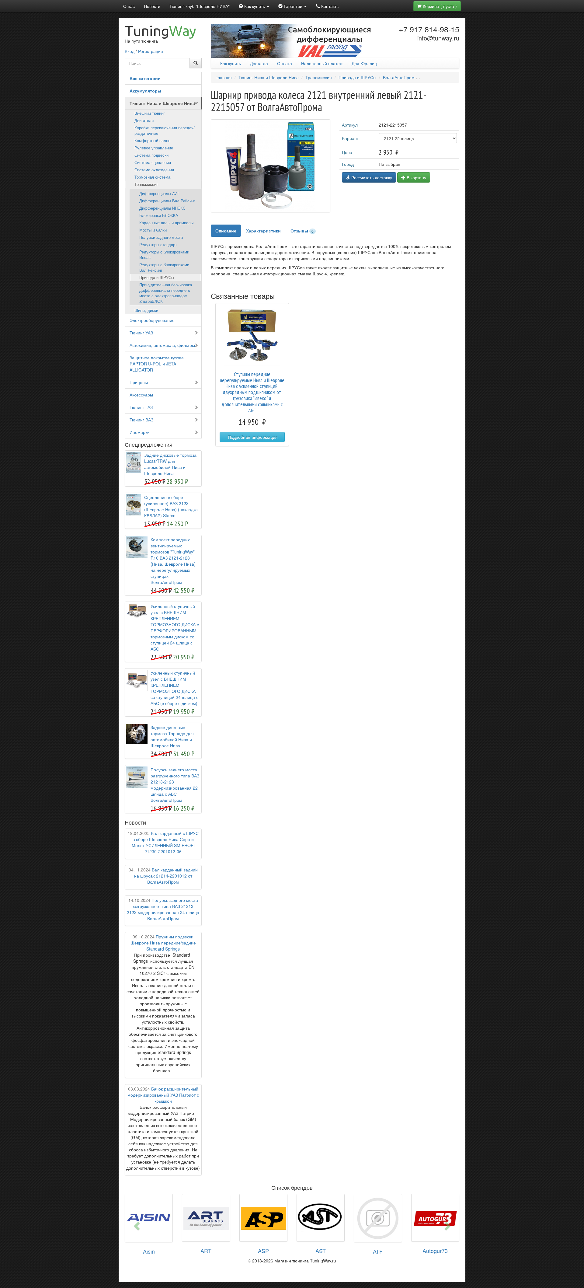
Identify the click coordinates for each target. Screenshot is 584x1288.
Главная (223, 77)
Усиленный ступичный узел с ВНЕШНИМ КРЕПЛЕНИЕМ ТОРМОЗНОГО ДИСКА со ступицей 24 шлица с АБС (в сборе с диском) (174, 688)
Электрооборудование (152, 320)
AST (320, 1251)
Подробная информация (252, 437)
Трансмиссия (146, 184)
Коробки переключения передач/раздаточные (164, 130)
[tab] (226, 231)
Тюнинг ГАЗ (141, 407)
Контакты (329, 6)
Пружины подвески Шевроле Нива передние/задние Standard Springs (163, 943)
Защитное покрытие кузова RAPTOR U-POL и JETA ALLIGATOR (157, 363)
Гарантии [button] (293, 6)
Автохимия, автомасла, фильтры (162, 345)
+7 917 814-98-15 (429, 28)
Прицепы (139, 382)
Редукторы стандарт (158, 244)
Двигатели (144, 120)
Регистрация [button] (150, 51)
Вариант (350, 138)
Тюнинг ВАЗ (141, 420)
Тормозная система (152, 177)
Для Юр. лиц (364, 63)
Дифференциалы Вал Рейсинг (167, 201)
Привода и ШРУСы (156, 277)
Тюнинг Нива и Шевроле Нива (162, 103)
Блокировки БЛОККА (158, 215)
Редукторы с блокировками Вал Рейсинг (164, 267)
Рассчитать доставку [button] (371, 177)
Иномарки (140, 432)
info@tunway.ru (438, 37)
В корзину (415, 177)
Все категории (145, 78)
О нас (129, 6)
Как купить (230, 63)
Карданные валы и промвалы (166, 222)
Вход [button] (129, 51)
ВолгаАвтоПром (399, 77)
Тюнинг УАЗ (141, 333)
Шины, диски (146, 310)
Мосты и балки (153, 230)
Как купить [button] (254, 6)
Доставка (259, 63)
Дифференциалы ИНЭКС (162, 208)
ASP (263, 1251)
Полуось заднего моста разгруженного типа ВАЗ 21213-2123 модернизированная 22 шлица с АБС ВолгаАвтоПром (175, 784)
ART (205, 1251)
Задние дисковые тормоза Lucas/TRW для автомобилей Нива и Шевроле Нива (170, 464)
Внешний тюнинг (149, 113)
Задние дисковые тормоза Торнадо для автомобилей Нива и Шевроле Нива (172, 736)
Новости (152, 6)
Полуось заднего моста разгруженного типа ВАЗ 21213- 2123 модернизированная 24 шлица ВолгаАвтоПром (163, 909)
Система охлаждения (154, 170)
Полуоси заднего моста (161, 237)
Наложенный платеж (321, 63)
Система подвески (151, 155)
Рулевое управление (153, 148)
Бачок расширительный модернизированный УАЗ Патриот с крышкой (163, 1095)
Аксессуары (141, 395)
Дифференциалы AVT (159, 193)
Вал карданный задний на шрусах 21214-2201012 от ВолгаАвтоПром (163, 876)
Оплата (284, 63)
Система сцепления (152, 162)
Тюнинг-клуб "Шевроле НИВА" (199, 6)
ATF (378, 1251)
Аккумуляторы (145, 91)
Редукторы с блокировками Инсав (164, 254)
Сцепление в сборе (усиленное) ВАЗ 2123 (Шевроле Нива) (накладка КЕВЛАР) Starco (171, 506)
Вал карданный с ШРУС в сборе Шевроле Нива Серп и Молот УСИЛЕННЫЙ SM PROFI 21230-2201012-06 (163, 842)
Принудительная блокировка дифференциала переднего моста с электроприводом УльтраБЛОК (165, 293)
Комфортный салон (152, 140)
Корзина (439, 6)
